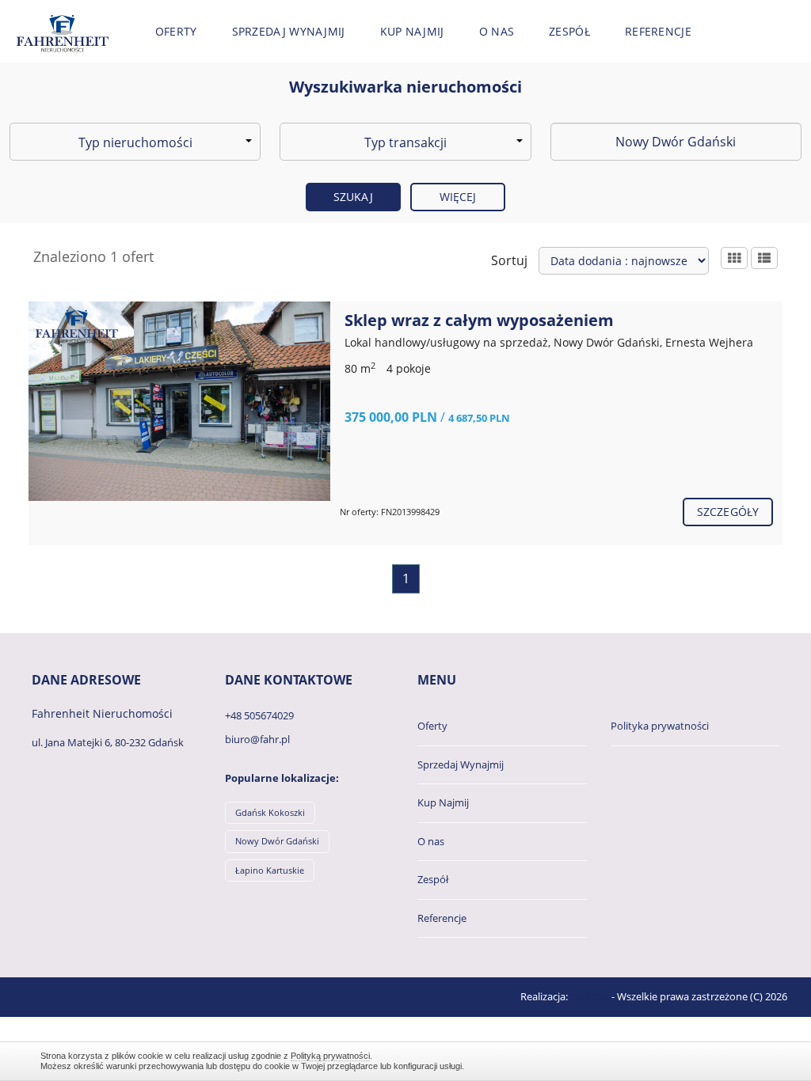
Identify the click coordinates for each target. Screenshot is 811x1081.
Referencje (658, 31)
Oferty (176, 31)
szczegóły (728, 511)
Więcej (458, 196)
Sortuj (509, 260)
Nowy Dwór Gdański (277, 841)
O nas (497, 31)
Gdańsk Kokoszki (270, 812)
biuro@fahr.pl (257, 739)
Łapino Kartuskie (269, 870)
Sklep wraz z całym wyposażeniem (479, 320)
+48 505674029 (259, 715)
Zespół (569, 31)
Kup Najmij (412, 31)
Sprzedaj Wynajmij (288, 31)
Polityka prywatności (660, 726)
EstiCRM (589, 996)
